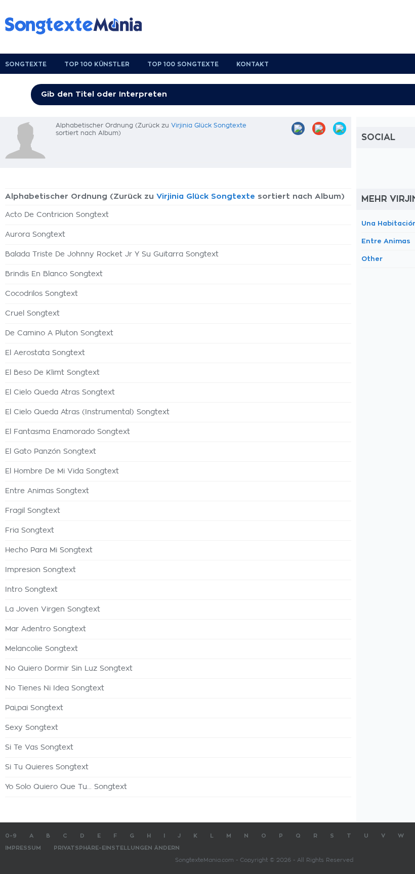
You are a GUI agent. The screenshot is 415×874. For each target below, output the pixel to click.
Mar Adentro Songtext (45, 629)
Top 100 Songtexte (183, 64)
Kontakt (252, 64)
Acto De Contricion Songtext (57, 215)
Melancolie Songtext (41, 648)
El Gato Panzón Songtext (50, 451)
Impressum (23, 848)
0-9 (11, 836)
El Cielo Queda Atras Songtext (60, 392)
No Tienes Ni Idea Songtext (54, 688)
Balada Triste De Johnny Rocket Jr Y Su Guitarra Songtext (112, 254)
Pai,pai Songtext (34, 708)
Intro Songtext (31, 589)
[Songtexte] (78, 26)
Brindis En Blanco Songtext (54, 274)
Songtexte (26, 64)
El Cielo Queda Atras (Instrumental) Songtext (87, 412)
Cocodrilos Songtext (41, 293)
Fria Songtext (29, 530)
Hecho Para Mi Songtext (49, 550)
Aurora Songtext (35, 234)
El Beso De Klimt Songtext (52, 372)
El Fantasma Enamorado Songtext (67, 431)
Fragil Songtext (32, 510)
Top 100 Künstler (97, 64)
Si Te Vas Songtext (39, 747)
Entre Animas (385, 241)
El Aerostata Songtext (45, 353)
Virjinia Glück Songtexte (208, 125)
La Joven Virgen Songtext (52, 609)
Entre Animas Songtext (47, 491)
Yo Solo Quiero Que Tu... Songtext (66, 787)
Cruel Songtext (32, 313)
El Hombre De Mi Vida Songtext (62, 471)
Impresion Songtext (40, 570)
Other (372, 258)
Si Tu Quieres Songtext (47, 767)
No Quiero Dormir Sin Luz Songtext (69, 668)
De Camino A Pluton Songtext (59, 333)
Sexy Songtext (31, 727)
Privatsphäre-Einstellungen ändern (117, 848)
